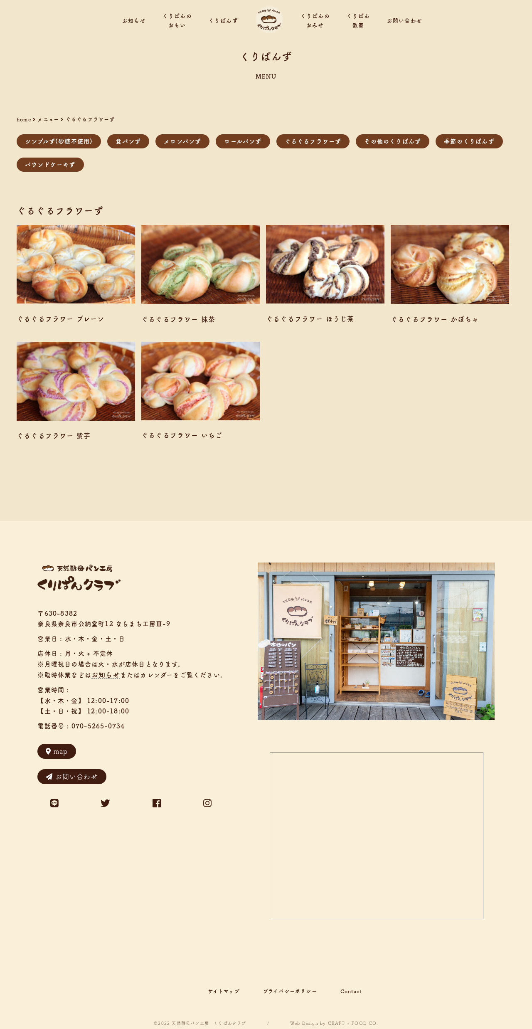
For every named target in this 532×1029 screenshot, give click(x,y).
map (61, 751)
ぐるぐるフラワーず (313, 141)
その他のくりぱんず (392, 141)
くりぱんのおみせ (315, 20)
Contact (351, 991)
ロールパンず (242, 141)
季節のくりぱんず (469, 141)
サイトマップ (224, 991)
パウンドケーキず (50, 165)
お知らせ (134, 20)
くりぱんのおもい (177, 20)
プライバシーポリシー (290, 991)
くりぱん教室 (358, 20)
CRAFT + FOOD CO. (353, 1023)
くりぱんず (223, 20)
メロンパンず (182, 141)
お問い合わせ (404, 20)
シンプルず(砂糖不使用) (59, 141)
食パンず (128, 141)
